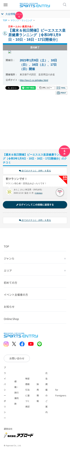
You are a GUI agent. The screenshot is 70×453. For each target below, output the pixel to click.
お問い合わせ (16, 358)
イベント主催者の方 (16, 294)
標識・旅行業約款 (16, 392)
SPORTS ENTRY (35, 5)
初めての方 (10, 282)
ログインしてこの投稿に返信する (36, 204)
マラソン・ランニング (21, 20)
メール (61, 88)
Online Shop (11, 319)
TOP (5, 20)
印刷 (61, 93)
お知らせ (9, 306)
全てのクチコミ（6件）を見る (36, 170)
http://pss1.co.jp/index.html (34, 80)
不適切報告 (38, 193)
